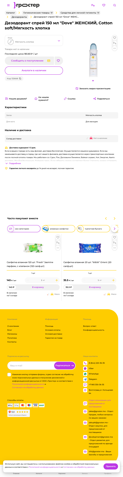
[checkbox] (9, 375)
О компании (13, 326)
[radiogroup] (33, 273)
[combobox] (34, 40)
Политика (12, 338)
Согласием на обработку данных (78, 467)
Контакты (11, 342)
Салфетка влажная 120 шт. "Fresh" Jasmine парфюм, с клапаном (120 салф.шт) (30, 264)
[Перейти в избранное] (103, 5)
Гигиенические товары (36, 13)
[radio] (33, 270)
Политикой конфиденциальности (28, 384)
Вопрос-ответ (89, 326)
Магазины (12, 334)
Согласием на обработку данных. (28, 387)
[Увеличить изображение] (33, 246)
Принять (111, 466)
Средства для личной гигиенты (78, 13)
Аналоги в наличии (34, 70)
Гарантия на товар (53, 338)
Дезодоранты (19, 17)
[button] (58, 237)
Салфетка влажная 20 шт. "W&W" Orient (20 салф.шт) (87, 264)
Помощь (49, 326)
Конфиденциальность (93, 330)
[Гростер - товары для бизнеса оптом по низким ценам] (27, 5)
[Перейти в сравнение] (93, 5)
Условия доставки (53, 334)
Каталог (10, 12)
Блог (9, 330)
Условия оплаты (52, 330)
